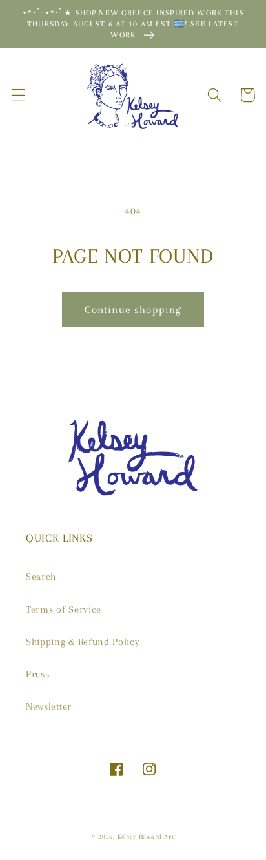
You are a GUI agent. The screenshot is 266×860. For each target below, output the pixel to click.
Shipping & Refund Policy (83, 642)
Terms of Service (63, 609)
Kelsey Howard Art (146, 837)
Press (37, 674)
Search (41, 576)
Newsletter (49, 706)
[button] (18, 95)
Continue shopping (133, 309)
